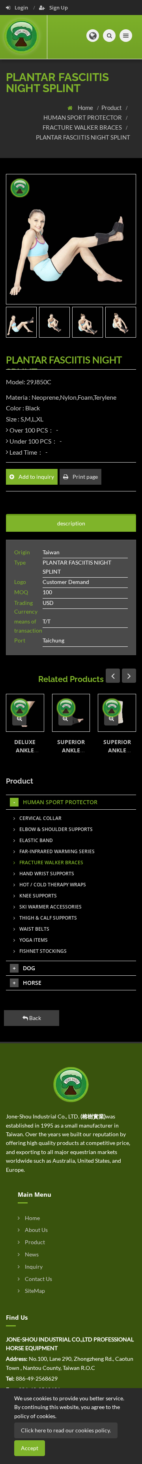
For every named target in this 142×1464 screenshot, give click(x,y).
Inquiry (33, 1266)
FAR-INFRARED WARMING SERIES (56, 851)
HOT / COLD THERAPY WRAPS (52, 884)
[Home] (23, 37)
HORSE (32, 982)
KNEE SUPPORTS (37, 895)
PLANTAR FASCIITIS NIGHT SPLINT (83, 137)
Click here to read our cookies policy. (66, 1430)
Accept (29, 1448)
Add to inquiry (35, 476)
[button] (92, 35)
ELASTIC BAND (35, 840)
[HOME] (71, 1084)
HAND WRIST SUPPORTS (46, 873)
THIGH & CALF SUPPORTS (47, 917)
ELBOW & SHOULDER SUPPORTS (55, 829)
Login (21, 7)
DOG (29, 968)
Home (86, 107)
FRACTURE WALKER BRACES (83, 127)
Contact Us (38, 1278)
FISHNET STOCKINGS (42, 951)
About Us (36, 1229)
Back (34, 1017)
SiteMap (34, 1290)
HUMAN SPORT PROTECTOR (83, 117)
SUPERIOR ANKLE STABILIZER (24, 750)
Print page (84, 476)
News (31, 1254)
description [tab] (71, 523)
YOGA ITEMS (33, 940)
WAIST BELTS (33, 929)
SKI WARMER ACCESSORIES (50, 906)
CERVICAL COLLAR (40, 818)
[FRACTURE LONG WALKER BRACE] (111, 718)
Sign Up (58, 7)
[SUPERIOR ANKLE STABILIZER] (19, 718)
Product (112, 107)
